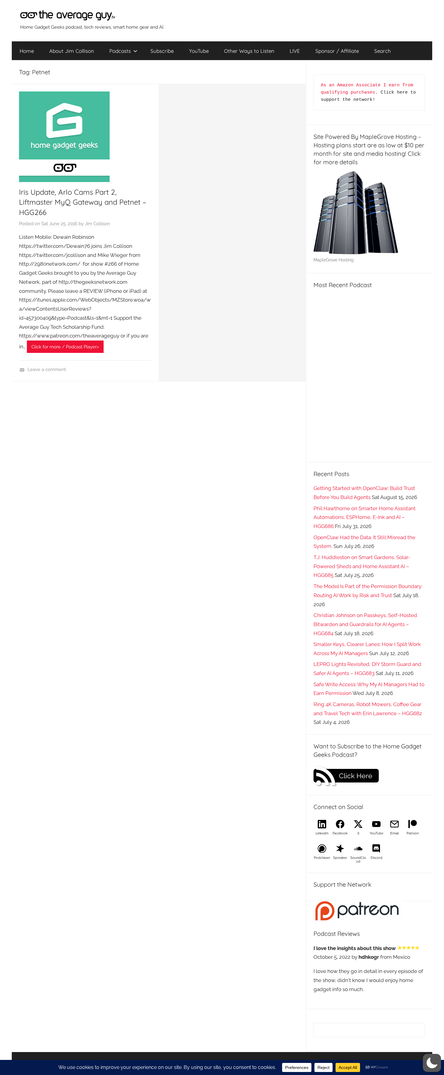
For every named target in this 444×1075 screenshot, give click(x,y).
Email (394, 833)
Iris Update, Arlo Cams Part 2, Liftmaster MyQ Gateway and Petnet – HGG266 (82, 202)
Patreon (413, 833)
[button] (432, 1063)
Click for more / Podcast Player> (65, 347)
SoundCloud (358, 859)
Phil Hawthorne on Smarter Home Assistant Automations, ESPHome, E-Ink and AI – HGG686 (365, 517)
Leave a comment (46, 369)
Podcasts (120, 51)
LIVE (295, 51)
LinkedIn (322, 833)
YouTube (199, 51)
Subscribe (162, 51)
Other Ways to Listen (249, 51)
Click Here (355, 776)
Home (27, 51)
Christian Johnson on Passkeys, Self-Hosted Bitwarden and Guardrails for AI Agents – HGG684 (365, 624)
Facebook (340, 833)
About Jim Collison (71, 51)
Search (382, 51)
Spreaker (340, 858)
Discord (376, 858)
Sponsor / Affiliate (337, 51)
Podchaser (322, 858)
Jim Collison (97, 223)
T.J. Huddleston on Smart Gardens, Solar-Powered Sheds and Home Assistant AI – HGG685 (362, 566)
